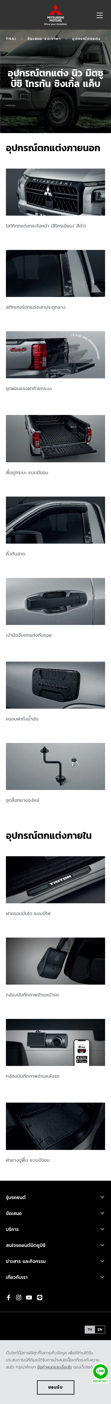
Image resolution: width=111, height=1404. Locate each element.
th (90, 1329)
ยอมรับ (55, 1387)
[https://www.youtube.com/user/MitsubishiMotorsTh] (29, 1297)
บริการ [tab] (12, 1229)
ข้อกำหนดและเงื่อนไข (54, 1367)
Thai (11, 38)
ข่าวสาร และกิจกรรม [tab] (26, 1261)
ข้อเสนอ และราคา (44, 38)
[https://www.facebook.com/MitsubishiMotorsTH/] (8, 1297)
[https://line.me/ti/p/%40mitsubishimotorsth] (40, 1297)
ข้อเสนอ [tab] (14, 1213)
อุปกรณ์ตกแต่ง (86, 38)
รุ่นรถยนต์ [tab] (17, 1197)
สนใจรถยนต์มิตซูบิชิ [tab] (26, 1245)
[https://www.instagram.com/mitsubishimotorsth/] (18, 1297)
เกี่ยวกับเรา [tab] (17, 1277)
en (100, 1329)
